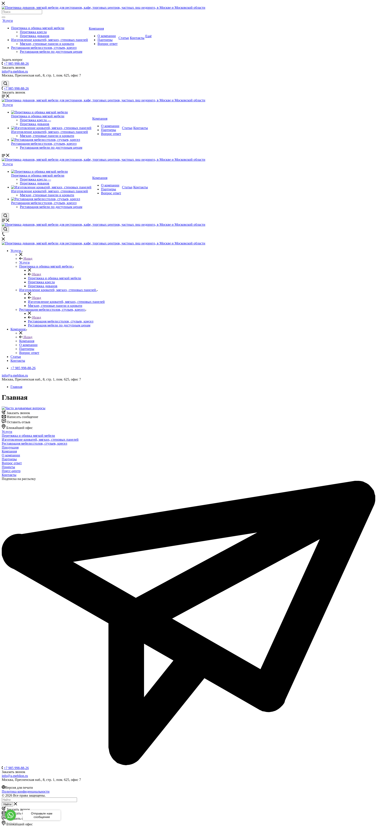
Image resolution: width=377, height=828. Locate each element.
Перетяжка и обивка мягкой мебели (37, 28)
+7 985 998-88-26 (16, 63)
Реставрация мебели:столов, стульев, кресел (44, 48)
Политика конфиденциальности (26, 791)
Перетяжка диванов (34, 36)
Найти (7, 804)
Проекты (8, 467)
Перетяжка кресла (33, 32)
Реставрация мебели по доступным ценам (51, 51)
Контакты (137, 38)
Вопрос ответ (108, 44)
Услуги (7, 20)
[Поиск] (3, 17)
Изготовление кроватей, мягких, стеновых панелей (49, 40)
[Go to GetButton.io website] (10, 823)
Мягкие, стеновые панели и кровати (47, 44)
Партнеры (105, 40)
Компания (96, 28)
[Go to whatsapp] (10, 815)
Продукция (10, 447)
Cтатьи (123, 38)
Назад (27, 258)
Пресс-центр (11, 471)
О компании (107, 36)
